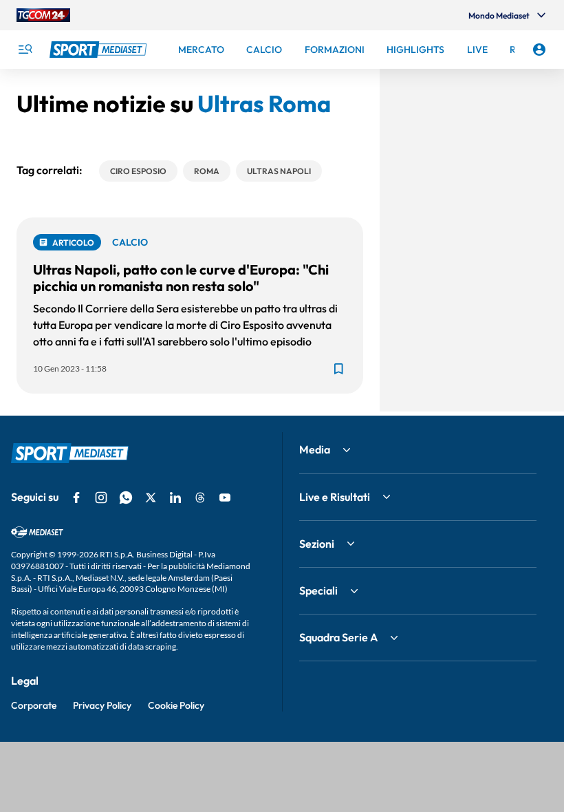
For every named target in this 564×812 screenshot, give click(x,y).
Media (314, 449)
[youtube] (225, 497)
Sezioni (316, 544)
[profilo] (539, 49)
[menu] (25, 49)
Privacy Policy (102, 705)
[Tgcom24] (43, 15)
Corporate (33, 705)
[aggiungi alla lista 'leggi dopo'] (338, 369)
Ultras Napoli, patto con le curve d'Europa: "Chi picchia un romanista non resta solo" (181, 278)
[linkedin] (175, 497)
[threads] (200, 497)
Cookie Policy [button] (176, 705)
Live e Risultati (334, 497)
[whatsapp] (126, 497)
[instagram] (101, 497)
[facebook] (76, 497)
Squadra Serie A (338, 637)
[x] (151, 497)
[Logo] (100, 49)
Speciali (318, 590)
